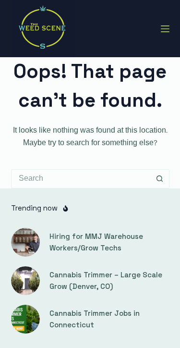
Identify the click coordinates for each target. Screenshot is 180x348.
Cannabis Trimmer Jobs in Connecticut (94, 319)
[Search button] (159, 178)
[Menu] (165, 29)
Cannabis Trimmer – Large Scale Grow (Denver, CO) (105, 280)
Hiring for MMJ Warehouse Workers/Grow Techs (96, 242)
